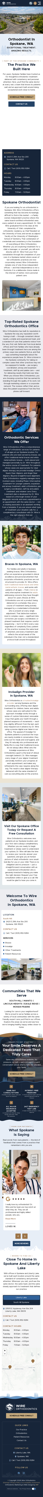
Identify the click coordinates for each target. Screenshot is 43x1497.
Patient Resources (21, 1437)
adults (35, 593)
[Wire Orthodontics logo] (9, 3)
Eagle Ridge (31, 1004)
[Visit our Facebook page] (19, 1473)
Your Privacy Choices (25, 1488)
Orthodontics (21, 1433)
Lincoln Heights (13, 1004)
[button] (39, 3)
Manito (28, 1001)
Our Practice (21, 1430)
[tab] (21, 1298)
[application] (21, 1369)
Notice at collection (12, 1488)
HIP (37, 1485)
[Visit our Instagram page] (24, 1473)
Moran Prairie (21, 1007)
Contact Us (21, 1440)
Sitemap (6, 1483)
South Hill (15, 1001)
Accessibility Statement (31, 1483)
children (32, 590)
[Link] (31, 3)
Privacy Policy (16, 1483)
